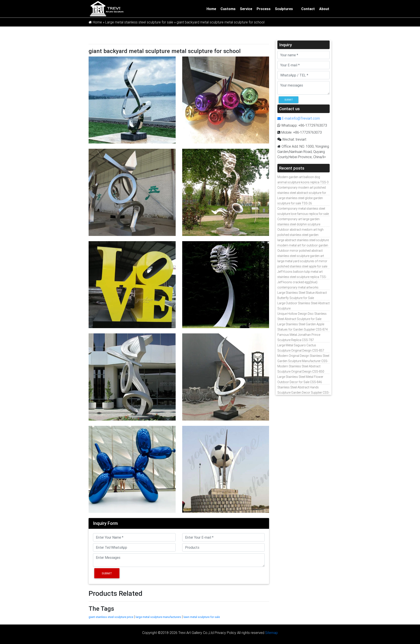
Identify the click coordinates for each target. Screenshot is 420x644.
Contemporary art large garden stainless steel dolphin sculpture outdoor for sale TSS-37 (298, 224)
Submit (107, 573)
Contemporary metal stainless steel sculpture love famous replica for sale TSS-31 (303, 214)
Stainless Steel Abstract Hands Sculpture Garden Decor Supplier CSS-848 (303, 392)
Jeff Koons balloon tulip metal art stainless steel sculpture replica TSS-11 (302, 277)
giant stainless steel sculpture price (111, 617)
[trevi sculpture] (106, 8)
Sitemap (271, 632)
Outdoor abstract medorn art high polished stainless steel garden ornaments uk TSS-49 (300, 235)
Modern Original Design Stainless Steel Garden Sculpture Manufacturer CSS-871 (303, 361)
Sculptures (284, 9)
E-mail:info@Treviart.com (300, 118)
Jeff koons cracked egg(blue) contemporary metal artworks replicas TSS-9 (297, 287)
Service (246, 9)
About (324, 9)
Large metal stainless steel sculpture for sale (139, 22)
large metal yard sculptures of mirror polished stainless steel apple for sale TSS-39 (302, 266)
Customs (228, 9)
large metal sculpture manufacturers (158, 617)
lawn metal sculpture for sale (202, 617)
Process (264, 9)
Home (211, 9)
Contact (308, 9)
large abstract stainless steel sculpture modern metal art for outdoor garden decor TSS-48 (303, 245)
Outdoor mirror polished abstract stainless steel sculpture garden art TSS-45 (300, 256)
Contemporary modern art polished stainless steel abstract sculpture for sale (301, 193)
